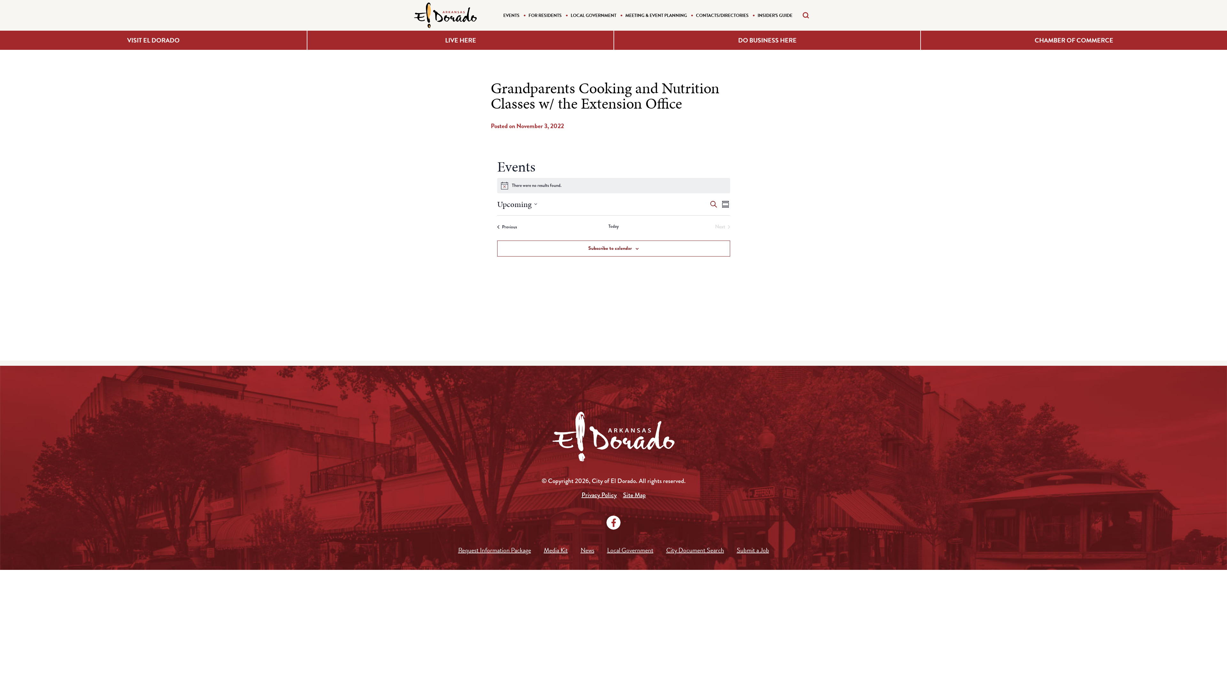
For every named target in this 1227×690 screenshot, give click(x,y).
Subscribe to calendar (610, 248)
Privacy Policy (599, 495)
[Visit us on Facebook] (613, 522)
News (587, 550)
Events (511, 15)
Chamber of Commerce (1074, 40)
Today (613, 226)
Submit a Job (753, 550)
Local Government (593, 15)
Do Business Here (767, 40)
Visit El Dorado (153, 40)
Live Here (460, 40)
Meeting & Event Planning (656, 15)
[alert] (613, 185)
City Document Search (695, 550)
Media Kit (556, 550)
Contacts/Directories (722, 15)
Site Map (634, 495)
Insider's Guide (775, 15)
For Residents (545, 15)
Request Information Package (494, 550)
